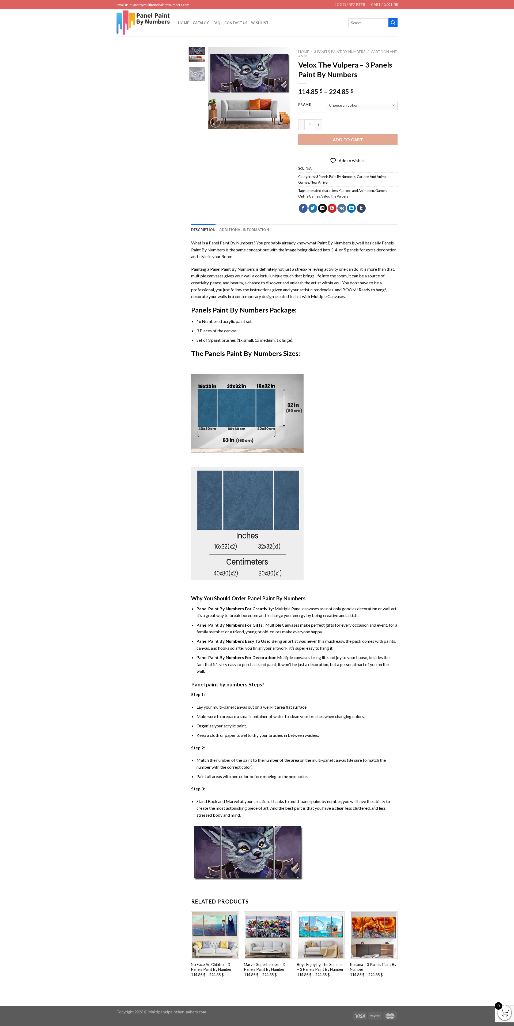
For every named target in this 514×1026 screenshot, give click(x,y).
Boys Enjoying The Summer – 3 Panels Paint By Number (320, 967)
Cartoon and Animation (356, 190)
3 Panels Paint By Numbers (339, 52)
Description (203, 230)
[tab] (203, 229)
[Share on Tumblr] (361, 208)
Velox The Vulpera (335, 196)
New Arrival (319, 182)
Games (303, 182)
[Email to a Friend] (322, 208)
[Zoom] (215, 122)
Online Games (309, 196)
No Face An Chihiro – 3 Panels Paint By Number (211, 967)
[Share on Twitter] (312, 208)
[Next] (282, 88)
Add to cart (348, 139)
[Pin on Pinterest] (332, 208)
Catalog (201, 23)
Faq (217, 23)
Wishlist (260, 23)
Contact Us (236, 23)
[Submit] (393, 22)
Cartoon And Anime (372, 176)
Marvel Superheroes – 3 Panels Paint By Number (264, 967)
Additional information (244, 230)
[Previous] (217, 88)
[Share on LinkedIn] (351, 208)
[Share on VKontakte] (341, 208)
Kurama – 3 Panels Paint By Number (373, 967)
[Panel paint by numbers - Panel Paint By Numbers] (143, 22)
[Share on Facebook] (303, 208)
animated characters (322, 190)
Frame (304, 105)
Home (183, 23)
